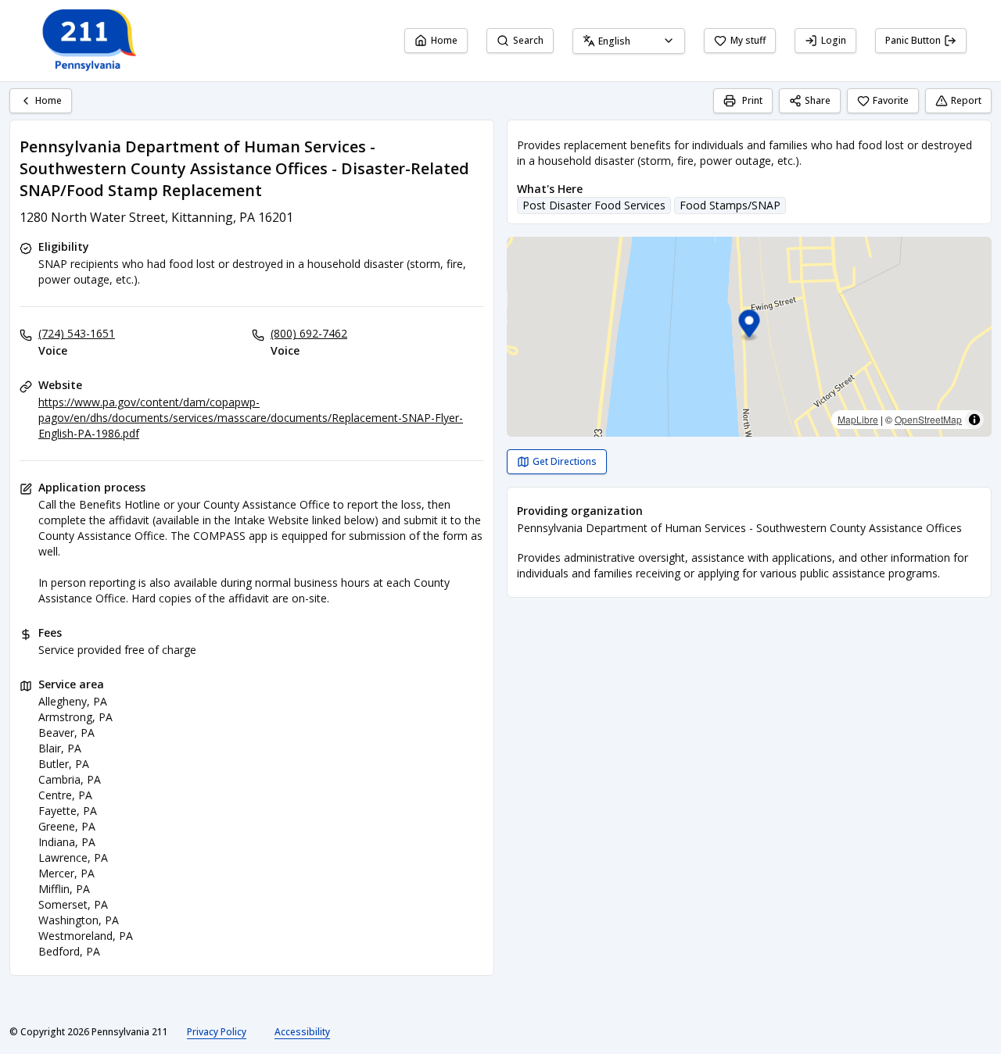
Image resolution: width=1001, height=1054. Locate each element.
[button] (749, 326)
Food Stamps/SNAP (730, 205)
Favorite (891, 100)
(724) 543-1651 (76, 333)
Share (818, 100)
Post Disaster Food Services (594, 205)
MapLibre (858, 419)
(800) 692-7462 (309, 333)
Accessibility (302, 1031)
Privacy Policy (216, 1031)
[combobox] (628, 41)
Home (444, 40)
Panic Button (913, 40)
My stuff (748, 40)
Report (966, 100)
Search (528, 40)
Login (833, 40)
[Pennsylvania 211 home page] (87, 40)
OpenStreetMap (928, 419)
